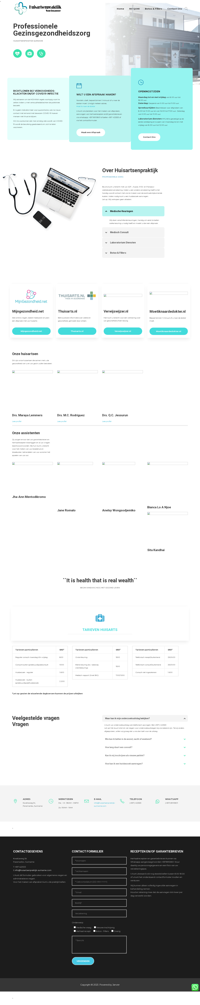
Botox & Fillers (153, 8)
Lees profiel (16, 421)
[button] (133, 211)
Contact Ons (174, 8)
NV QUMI (134, 8)
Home (120, 8)
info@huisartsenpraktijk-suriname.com (33, 870)
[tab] (133, 211)
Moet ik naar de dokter (85, 106)
